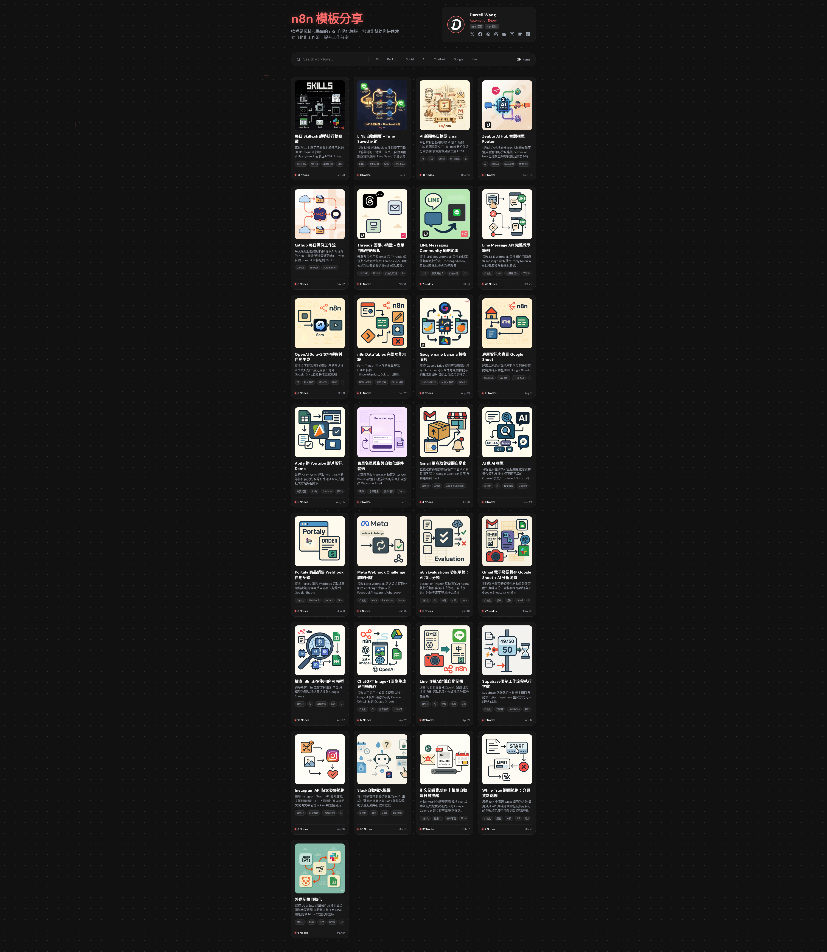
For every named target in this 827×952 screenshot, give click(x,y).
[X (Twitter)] (472, 34)
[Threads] (496, 34)
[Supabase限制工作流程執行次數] (507, 673)
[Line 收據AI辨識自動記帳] (444, 673)
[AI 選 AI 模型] (507, 455)
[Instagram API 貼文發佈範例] (319, 782)
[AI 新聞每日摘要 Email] (444, 128)
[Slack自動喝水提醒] (382, 782)
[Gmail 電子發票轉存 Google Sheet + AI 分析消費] (507, 564)
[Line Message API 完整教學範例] (507, 237)
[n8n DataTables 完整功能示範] (382, 346)
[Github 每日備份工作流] (319, 237)
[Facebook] (480, 34)
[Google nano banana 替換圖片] (444, 346)
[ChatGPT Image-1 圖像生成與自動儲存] (382, 673)
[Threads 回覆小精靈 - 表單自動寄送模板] (382, 237)
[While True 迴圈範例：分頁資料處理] (507, 782)
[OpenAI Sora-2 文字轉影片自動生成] (319, 346)
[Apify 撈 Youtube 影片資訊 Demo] (319, 455)
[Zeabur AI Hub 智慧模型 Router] (507, 128)
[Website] (488, 34)
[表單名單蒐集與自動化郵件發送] (382, 455)
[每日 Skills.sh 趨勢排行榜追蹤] (319, 128)
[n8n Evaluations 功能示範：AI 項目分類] (444, 564)
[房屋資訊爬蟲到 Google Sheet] (507, 346)
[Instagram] (512, 34)
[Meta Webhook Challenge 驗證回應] (382, 564)
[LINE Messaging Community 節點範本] (444, 237)
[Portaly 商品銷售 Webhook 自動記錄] (319, 564)
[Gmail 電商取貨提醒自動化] (444, 455)
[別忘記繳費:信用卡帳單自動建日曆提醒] (444, 782)
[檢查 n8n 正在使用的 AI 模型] (319, 673)
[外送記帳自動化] (319, 889)
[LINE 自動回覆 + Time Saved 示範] (382, 128)
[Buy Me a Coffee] (519, 34)
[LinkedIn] (527, 34)
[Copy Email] (504, 34)
